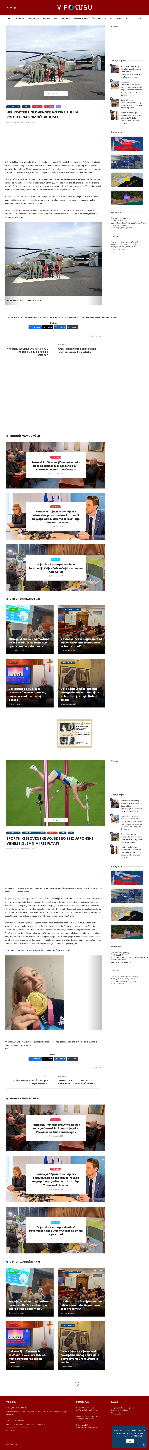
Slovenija (33, 18)
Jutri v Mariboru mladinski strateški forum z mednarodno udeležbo (77, 350)
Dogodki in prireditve (71, 609)
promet (26, 107)
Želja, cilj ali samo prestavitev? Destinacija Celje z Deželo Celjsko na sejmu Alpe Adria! (56, 568)
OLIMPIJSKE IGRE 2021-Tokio (34, 833)
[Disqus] (55, 398)
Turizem (55, 560)
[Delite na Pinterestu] (60, 820)
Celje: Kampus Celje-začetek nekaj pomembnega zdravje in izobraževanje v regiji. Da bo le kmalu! (80, 694)
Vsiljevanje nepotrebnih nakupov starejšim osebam (30, 1082)
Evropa (46, 18)
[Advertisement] (53, 143)
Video (119, 18)
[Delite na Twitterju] (57, 820)
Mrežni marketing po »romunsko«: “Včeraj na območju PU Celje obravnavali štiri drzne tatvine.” (131, 117)
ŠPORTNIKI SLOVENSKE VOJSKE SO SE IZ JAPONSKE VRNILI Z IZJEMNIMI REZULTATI (27, 352)
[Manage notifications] (143, 1445)
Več (58, 107)
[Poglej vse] (127, 144)
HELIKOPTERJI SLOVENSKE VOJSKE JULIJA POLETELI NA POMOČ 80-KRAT (77, 1082)
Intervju (109, 18)
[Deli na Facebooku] (53, 820)
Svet (56, 18)
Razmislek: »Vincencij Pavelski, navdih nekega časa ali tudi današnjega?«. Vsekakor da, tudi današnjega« (56, 465)
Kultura (13, 663)
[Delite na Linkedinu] (64, 820)
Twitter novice (81, 18)
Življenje (96, 18)
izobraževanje (13, 107)
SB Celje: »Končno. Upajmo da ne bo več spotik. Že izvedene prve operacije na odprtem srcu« (29, 642)
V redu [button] (129, 1441)
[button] (12, 263)
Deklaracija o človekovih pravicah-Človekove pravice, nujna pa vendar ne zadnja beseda (27, 694)
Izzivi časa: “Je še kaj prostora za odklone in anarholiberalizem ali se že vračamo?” (81, 642)
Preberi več (138, 1436)
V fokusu (20, 18)
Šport (63, 833)
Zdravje (66, 18)
